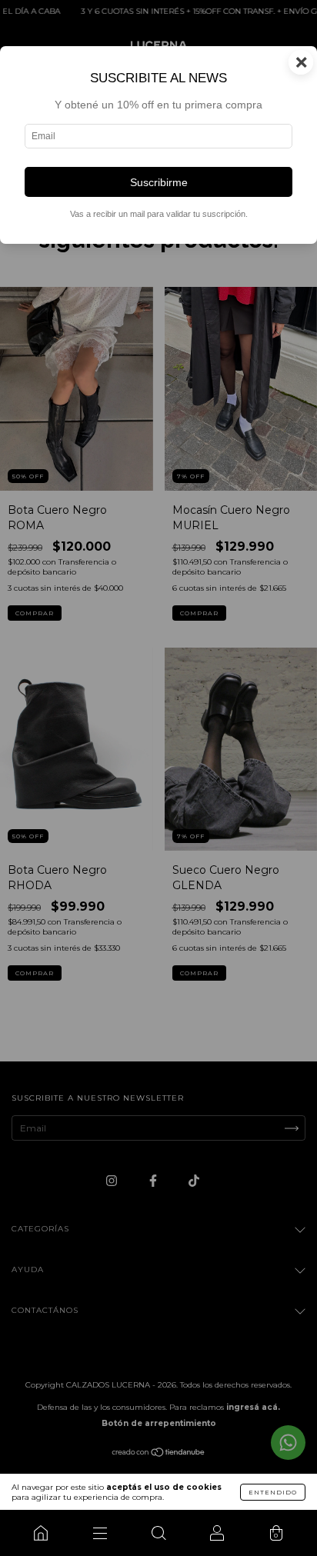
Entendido (273, 1492)
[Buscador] (158, 1532)
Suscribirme (159, 182)
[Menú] (99, 1532)
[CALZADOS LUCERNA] (41, 1532)
